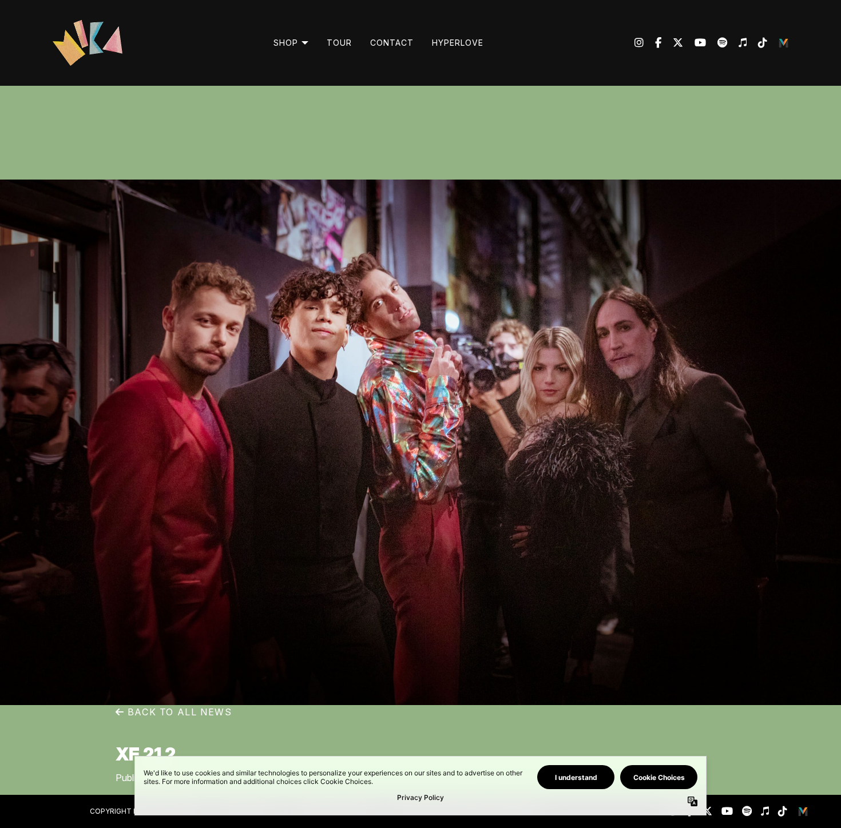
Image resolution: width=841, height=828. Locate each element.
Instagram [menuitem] (639, 43)
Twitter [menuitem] (672, 43)
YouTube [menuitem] (694, 43)
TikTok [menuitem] (757, 43)
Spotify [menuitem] (716, 43)
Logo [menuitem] (784, 43)
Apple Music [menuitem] (737, 43)
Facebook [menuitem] (652, 43)
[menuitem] (290, 43)
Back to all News (178, 712)
